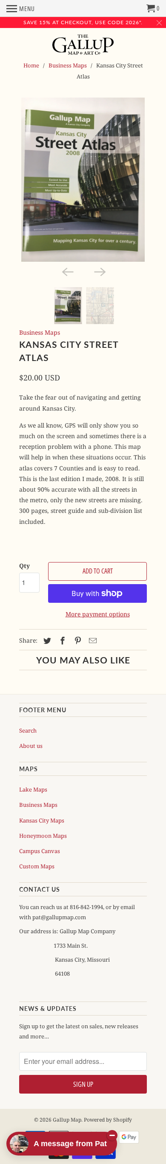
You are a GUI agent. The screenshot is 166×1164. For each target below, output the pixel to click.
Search (28, 730)
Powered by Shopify (108, 1119)
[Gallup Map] (83, 45)
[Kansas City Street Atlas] (83, 180)
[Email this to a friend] (91, 640)
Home (31, 65)
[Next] (99, 271)
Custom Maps (36, 866)
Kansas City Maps (41, 820)
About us (31, 746)
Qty (24, 566)
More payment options (98, 614)
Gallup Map (67, 1119)
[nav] (20, 8)
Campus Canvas (39, 851)
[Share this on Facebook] (61, 640)
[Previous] (66, 271)
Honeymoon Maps (43, 835)
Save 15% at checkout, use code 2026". (83, 22)
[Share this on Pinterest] (76, 640)
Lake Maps (33, 789)
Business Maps (68, 65)
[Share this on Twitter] (46, 640)
